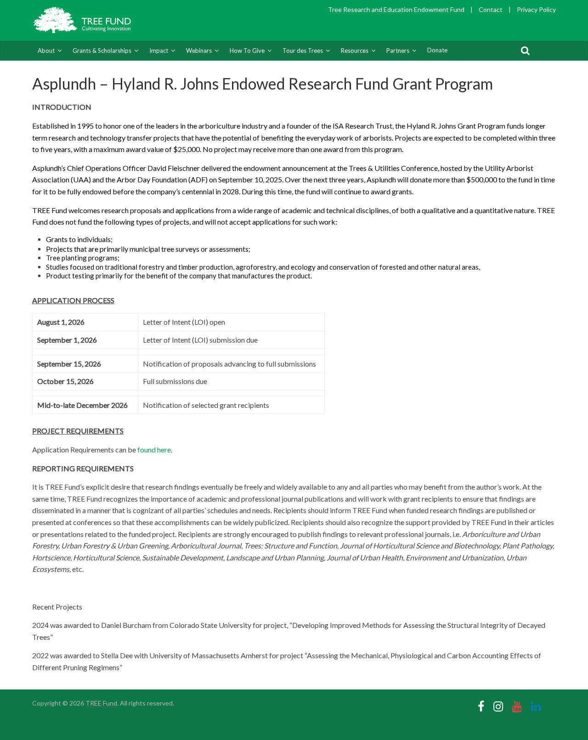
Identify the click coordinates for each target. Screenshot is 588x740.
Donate (437, 50)
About (46, 50)
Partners (397, 50)
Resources (354, 50)
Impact (158, 50)
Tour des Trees (303, 50)
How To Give (247, 50)
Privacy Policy (536, 9)
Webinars (199, 50)
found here (154, 449)
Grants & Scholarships (102, 50)
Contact (491, 9)
